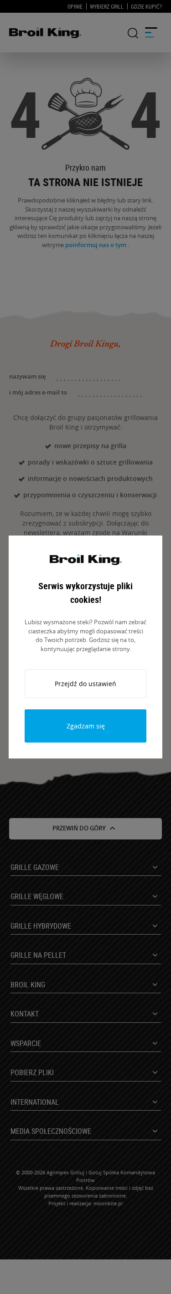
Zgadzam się (86, 726)
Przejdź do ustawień (85, 683)
